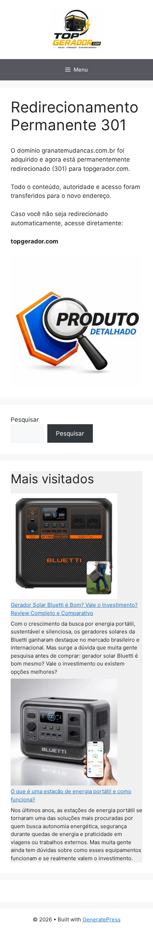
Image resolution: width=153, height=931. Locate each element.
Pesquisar (25, 419)
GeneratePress (102, 919)
